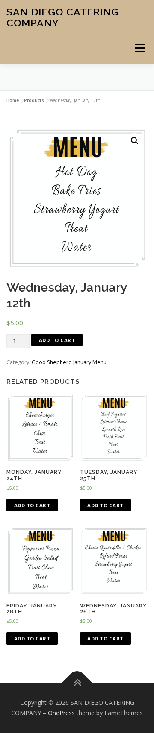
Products (34, 100)
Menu (140, 48)
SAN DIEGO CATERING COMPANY (62, 17)
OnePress (61, 713)
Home (12, 100)
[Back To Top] (77, 683)
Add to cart (57, 340)
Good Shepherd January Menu (69, 362)
